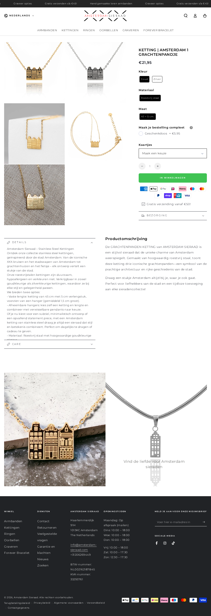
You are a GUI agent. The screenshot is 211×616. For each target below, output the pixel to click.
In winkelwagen (173, 177)
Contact (43, 521)
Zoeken (42, 565)
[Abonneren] (205, 522)
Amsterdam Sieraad (26, 597)
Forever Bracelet (17, 553)
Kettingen (12, 527)
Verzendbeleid (96, 603)
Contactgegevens (18, 607)
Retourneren (47, 527)
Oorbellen (11, 540)
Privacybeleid (42, 603)
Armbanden (13, 521)
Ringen (9, 534)
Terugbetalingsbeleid (17, 603)
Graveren (11, 546)
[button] (185, 16)
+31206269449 (80, 554)
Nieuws (42, 559)
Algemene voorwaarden (68, 603)
